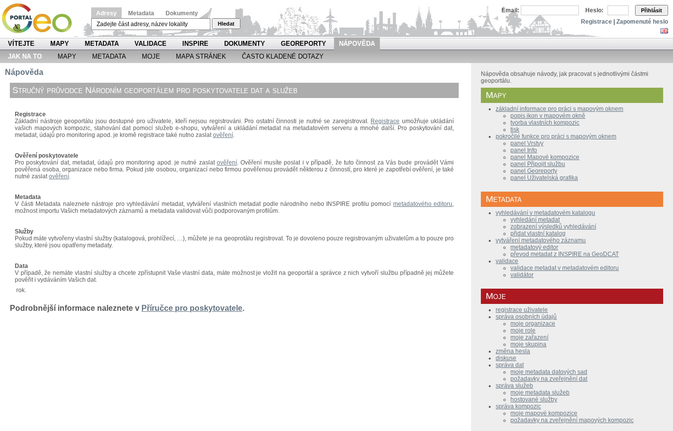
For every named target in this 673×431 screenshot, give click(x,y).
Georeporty (303, 43)
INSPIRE (195, 43)
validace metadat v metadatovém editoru (564, 268)
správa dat (510, 365)
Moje (151, 56)
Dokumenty (182, 13)
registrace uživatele (522, 309)
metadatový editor (534, 247)
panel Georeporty (533, 170)
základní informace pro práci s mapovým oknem (559, 108)
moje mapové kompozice (543, 413)
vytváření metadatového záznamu (541, 240)
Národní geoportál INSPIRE (40, 18)
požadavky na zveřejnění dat (548, 378)
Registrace (596, 21)
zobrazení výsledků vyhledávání (553, 226)
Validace (151, 43)
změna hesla (513, 351)
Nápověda (357, 43)
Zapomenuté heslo (642, 21)
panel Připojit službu (537, 164)
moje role (523, 330)
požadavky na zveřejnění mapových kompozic (572, 420)
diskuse (506, 358)
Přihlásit (651, 10)
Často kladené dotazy (283, 56)
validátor (522, 274)
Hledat (226, 24)
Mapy (59, 43)
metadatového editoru (423, 203)
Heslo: (594, 10)
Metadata (141, 13)
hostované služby (533, 399)
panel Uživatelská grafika (544, 177)
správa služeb (514, 385)
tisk (514, 129)
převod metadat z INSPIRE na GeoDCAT (564, 254)
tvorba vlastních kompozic (544, 122)
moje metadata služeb (540, 392)
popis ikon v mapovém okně (547, 115)
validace (507, 261)
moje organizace (532, 323)
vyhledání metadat (535, 219)
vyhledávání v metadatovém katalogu (545, 212)
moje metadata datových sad (548, 371)
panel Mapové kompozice (544, 157)
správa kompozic (518, 406)
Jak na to (25, 56)
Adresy (106, 13)
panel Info (523, 150)
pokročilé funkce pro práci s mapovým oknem (556, 136)
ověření (223, 135)
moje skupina (528, 344)
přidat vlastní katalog (538, 233)
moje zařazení (529, 337)
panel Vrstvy (526, 143)
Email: (510, 10)
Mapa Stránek (201, 56)
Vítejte (21, 43)
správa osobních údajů (526, 316)
